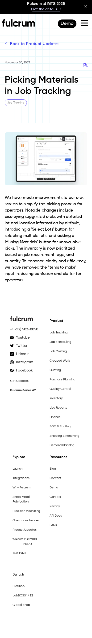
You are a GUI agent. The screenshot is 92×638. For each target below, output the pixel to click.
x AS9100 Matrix (25, 541)
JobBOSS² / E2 (23, 595)
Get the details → (46, 9)
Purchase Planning (62, 379)
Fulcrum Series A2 (23, 390)
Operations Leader (26, 520)
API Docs (56, 515)
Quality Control (60, 389)
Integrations (21, 478)
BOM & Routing (60, 426)
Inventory (56, 398)
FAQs (53, 525)
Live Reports (58, 407)
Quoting (55, 370)
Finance (55, 417)
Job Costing (58, 351)
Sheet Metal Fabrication (21, 499)
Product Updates (25, 529)
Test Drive (19, 553)
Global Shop (21, 605)
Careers (55, 497)
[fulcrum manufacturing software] (18, 25)
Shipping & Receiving (64, 435)
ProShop (19, 586)
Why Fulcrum (21, 487)
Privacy (55, 506)
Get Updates (19, 381)
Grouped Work (60, 360)
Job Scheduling (60, 342)
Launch (17, 468)
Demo (54, 487)
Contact (55, 478)
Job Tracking (58, 332)
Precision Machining (26, 511)
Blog (53, 468)
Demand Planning (62, 445)
